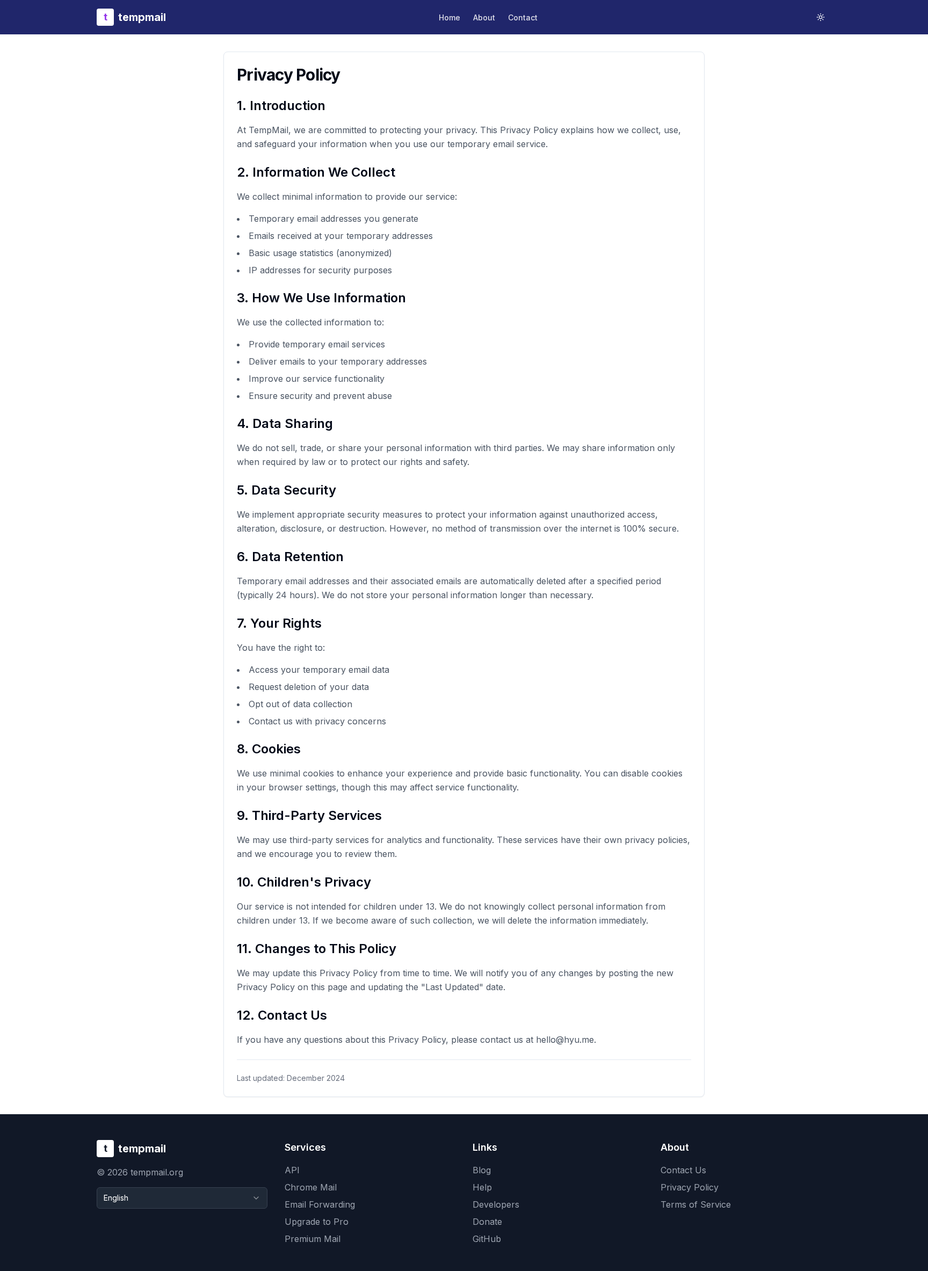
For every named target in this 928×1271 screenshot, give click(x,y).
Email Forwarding (320, 1204)
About (484, 17)
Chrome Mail (311, 1187)
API (292, 1170)
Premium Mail (312, 1238)
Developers (496, 1204)
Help (482, 1187)
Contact (523, 17)
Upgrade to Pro (317, 1221)
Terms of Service (696, 1204)
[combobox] (182, 1198)
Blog (482, 1170)
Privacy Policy (690, 1187)
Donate (487, 1221)
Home (449, 17)
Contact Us (683, 1170)
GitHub (487, 1238)
